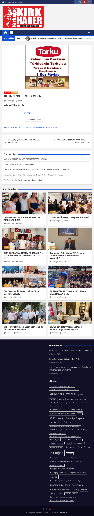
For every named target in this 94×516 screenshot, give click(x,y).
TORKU (47, 127)
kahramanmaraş (78, 443)
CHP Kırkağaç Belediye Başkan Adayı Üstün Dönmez (67, 420)
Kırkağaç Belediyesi (56, 465)
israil (36, 127)
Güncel (14, 92)
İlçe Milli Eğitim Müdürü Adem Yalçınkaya (63, 497)
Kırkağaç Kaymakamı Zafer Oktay (62, 469)
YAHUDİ (54, 127)
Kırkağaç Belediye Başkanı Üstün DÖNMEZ (63, 458)
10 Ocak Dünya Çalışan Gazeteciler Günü (61, 386)
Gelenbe (60, 443)
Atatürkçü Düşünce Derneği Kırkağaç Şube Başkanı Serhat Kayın (70, 403)
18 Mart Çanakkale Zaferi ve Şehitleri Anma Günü (64, 389)
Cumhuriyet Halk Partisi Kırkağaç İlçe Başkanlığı (65, 436)
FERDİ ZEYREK (68, 440)
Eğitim (52, 285)
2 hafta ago (10, 223)
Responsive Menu (89, 2)
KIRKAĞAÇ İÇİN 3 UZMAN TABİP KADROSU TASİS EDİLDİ (24, 141)
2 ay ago (55, 297)
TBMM (68, 493)
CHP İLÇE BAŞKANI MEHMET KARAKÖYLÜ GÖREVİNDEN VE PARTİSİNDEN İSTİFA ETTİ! (36, 170)
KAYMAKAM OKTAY (56, 447)
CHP (79, 414)
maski (75, 490)
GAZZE (31, 127)
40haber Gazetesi (14, 127)
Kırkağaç (69, 453)
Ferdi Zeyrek (54, 440)
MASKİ (84, 490)
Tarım (60, 493)
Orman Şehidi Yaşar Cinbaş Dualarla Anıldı (19, 164)
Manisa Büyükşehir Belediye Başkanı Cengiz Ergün (66, 481)
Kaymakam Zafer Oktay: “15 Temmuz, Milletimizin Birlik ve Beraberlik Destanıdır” (34, 175)
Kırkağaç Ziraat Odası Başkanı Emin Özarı (68, 472)
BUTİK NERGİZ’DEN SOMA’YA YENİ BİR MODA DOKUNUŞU (25, 159)
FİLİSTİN (25, 127)
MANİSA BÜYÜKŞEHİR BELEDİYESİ (60, 490)
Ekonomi (7, 92)
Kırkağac (41, 127)
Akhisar (52, 399)
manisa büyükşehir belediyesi (66, 485)
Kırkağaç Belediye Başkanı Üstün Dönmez (66, 461)
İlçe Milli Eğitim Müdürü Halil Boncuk (61, 500)
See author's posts (34, 119)
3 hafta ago (56, 221)
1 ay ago (55, 262)
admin (20, 101)
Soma (52, 494)
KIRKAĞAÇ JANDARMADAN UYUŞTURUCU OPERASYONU (70, 141)
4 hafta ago (10, 262)
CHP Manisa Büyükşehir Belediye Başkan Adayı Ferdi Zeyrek (69, 430)
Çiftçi (75, 493)
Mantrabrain (63, 513)
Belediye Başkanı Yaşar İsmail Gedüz (66, 410)
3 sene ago (10, 101)
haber (68, 443)
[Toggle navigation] (12, 32)
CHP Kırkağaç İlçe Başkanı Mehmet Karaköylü (65, 426)
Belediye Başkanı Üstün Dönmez (62, 414)
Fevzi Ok (78, 440)
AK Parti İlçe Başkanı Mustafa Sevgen (73, 399)
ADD (81, 395)
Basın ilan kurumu (56, 406)
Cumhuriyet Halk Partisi (57, 433)
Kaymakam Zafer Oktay (78, 447)
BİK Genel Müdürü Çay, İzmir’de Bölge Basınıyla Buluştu (24, 180)
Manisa (53, 477)
